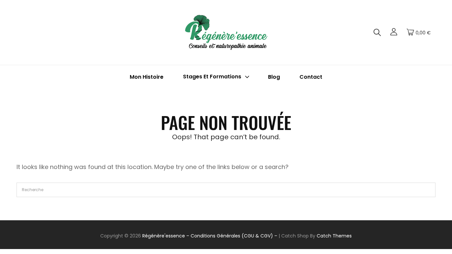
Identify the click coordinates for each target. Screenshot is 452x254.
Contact (310, 77)
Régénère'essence (163, 236)
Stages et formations (212, 77)
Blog (274, 77)
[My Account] (393, 32)
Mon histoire (146, 77)
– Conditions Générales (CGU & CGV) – (231, 236)
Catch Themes (334, 236)
